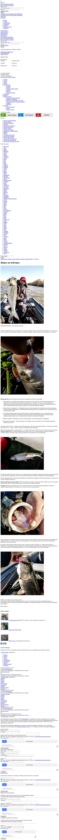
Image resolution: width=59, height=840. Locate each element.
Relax (4, 215)
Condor (5, 158)
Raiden (5, 213)
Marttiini (5, 189)
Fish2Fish (5, 166)
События (8, 103)
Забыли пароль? (4, 11)
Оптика (5, 133)
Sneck (4, 224)
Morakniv (5, 194)
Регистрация (10, 4)
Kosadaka (5, 181)
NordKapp (5, 197)
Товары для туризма (8, 129)
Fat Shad (52, 475)
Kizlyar (5, 179)
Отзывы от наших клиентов (13, 98)
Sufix (4, 230)
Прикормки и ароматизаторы (10, 131)
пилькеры (46, 418)
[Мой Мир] (5, 643)
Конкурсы (8, 104)
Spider (4, 226)
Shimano (5, 222)
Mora (4, 193)
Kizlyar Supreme (7, 180)
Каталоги (8, 90)
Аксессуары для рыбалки (9, 140)
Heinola (5, 172)
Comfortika (6, 156)
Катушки (5, 124)
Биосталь (5, 244)
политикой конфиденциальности (43, 736)
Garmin (5, 168)
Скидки (5, 21)
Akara (4, 149)
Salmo (4, 218)
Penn (4, 206)
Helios (4, 173)
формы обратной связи (23, 726)
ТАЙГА (5, 251)
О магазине (6, 24)
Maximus (5, 192)
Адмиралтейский (7, 243)
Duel (4, 160)
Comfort (5, 155)
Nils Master (6, 196)
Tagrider (5, 234)
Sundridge (5, 231)
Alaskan (5, 150)
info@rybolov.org (8, 669)
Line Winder (6, 185)
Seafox (5, 221)
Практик (5, 247)
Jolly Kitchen (6, 177)
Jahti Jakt (5, 176)
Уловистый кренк (13, 620)
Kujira (4, 183)
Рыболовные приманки (9, 125)
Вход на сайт (4, 4)
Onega (4, 204)
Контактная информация (7, 51)
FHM (4, 163)
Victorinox (5, 236)
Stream (5, 228)
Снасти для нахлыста (8, 137)
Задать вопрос (4, 30)
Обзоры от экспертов (11, 99)
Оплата (8, 87)
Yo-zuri (5, 240)
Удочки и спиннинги (8, 123)
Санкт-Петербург (10, 107)
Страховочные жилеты (9, 135)
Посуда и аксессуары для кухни (11, 141)
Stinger (5, 227)
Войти (2, 12)
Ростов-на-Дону (10, 109)
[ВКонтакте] (1, 643)
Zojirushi (5, 241)
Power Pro (5, 211)
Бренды (8, 91)
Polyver (5, 209)
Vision (4, 238)
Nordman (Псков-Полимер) (10, 198)
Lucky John (6, 188)
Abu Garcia (6, 146)
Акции (5, 20)
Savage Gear (6, 219)
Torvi (4, 235)
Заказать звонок (4, 32)
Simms (5, 223)
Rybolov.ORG (4, 259)
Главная (5, 79)
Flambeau (5, 167)
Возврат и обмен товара (12, 88)
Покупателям (6, 23)
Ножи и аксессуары (8, 127)
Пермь (7, 108)
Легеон (5, 245)
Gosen (4, 170)
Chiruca (5, 153)
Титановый (6, 252)
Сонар (5, 248)
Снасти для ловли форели (9, 120)
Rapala (5, 214)
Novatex (5, 201)
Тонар (4, 253)
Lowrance (5, 187)
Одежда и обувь (7, 128)
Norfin (4, 200)
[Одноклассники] (3, 643)
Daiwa (4, 159)
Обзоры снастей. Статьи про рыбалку (15, 101)
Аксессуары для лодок (8, 136)
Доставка (8, 86)
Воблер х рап (12, 640)
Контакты (5, 28)
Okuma (5, 202)
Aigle (4, 147)
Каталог (5, 81)
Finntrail (5, 164)
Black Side (5, 151)
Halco (4, 171)
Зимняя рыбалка (7, 121)
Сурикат (5, 249)
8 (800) (5, 53)
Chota (4, 154)
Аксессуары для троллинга (10, 138)
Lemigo (5, 184)
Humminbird (6, 175)
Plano (4, 207)
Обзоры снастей (7, 26)
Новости (5, 25)
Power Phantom (7, 210)
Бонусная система (10, 92)
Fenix (4, 162)
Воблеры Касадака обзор (15, 629)
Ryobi (4, 217)
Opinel (5, 205)
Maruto (5, 190)
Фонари (5, 132)
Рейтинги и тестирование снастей (14, 100)
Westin (5, 239)
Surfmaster (5, 232)
